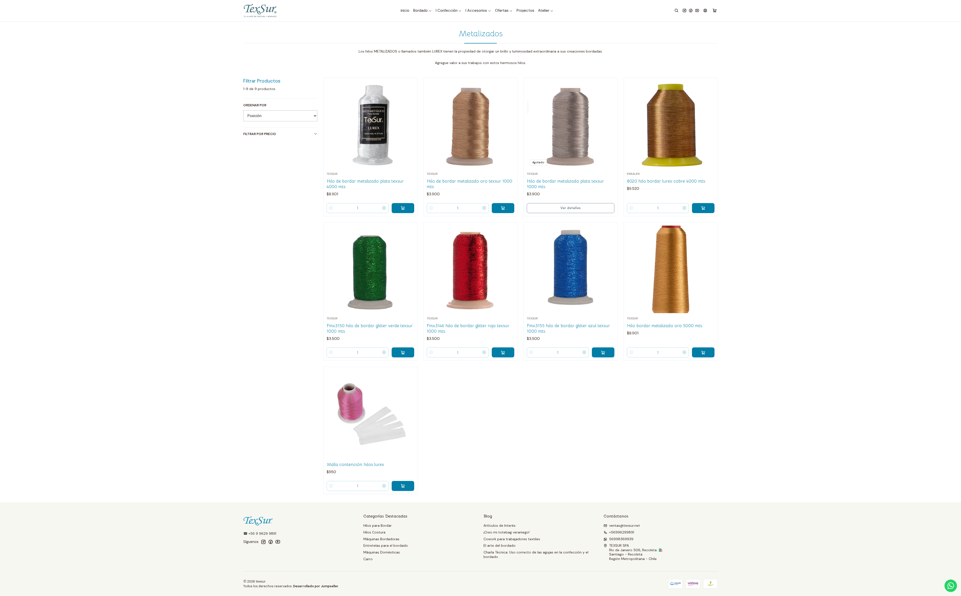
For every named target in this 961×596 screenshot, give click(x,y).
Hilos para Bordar (377, 525)
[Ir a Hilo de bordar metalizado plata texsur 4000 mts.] (370, 125)
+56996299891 (621, 532)
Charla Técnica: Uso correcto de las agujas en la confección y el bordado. (536, 554)
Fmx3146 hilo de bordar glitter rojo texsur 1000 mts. (468, 328)
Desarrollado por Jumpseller (315, 586)
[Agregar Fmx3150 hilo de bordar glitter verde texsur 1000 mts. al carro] (403, 352)
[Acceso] (705, 10)
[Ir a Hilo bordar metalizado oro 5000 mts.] (670, 269)
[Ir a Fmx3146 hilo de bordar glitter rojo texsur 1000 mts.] (470, 269)
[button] (422, 10)
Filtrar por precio (259, 134)
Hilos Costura (374, 532)
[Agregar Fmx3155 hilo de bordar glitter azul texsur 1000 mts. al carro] (603, 352)
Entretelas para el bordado (385, 545)
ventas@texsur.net (624, 525)
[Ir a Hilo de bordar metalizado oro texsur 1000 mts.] (470, 125)
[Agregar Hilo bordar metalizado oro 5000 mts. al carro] (703, 352)
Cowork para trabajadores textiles (512, 539)
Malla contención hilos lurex (355, 464)
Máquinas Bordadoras (381, 539)
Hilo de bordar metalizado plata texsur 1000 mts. (565, 183)
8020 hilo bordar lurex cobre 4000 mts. (666, 181)
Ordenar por (254, 105)
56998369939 (621, 539)
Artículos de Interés (500, 525)
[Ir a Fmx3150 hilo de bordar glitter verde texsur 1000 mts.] (370, 269)
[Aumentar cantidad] (384, 208)
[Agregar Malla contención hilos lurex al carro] (403, 486)
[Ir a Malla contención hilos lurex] (370, 413)
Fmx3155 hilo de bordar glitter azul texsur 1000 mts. (568, 328)
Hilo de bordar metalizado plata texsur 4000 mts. (365, 183)
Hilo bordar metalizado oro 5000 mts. (665, 325)
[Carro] (714, 11)
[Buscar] (676, 10)
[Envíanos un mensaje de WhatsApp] (950, 585)
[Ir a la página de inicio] (260, 10)
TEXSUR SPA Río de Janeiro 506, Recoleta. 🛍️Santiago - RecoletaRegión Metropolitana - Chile (636, 552)
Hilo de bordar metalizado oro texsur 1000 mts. (469, 183)
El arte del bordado (500, 545)
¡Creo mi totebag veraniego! (507, 532)
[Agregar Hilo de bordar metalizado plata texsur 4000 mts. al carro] (403, 208)
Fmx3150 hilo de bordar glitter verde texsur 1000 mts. (370, 328)
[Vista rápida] (408, 123)
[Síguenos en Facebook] (691, 11)
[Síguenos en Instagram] (684, 11)
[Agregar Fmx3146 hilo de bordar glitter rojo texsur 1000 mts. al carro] (503, 352)
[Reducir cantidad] (331, 208)
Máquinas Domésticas (381, 552)
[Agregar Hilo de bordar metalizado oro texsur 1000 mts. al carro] (503, 208)
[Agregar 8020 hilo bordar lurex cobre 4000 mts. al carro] (703, 208)
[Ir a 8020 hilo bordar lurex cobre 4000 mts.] (670, 125)
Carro (368, 559)
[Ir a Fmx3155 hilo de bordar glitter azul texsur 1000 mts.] (570, 269)
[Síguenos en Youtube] (697, 11)
